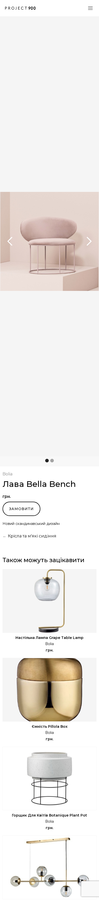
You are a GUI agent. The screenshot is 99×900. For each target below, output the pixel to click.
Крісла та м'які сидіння (32, 536)
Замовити (21, 509)
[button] (10, 241)
